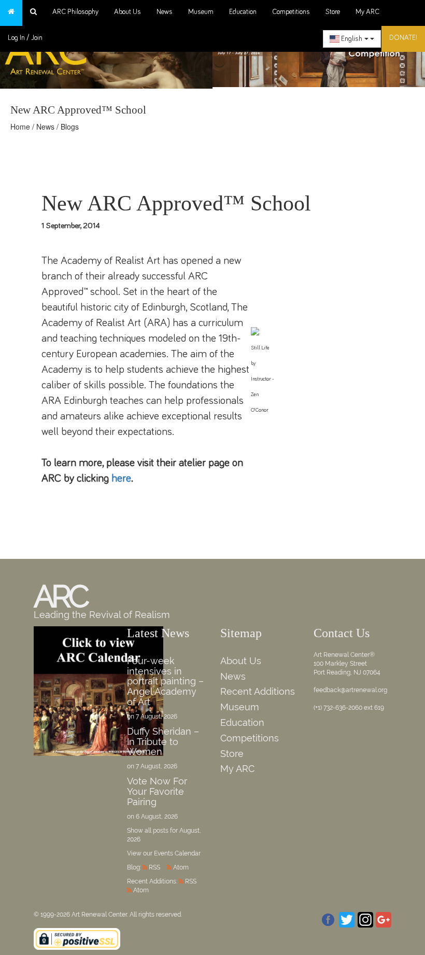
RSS (154, 867)
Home (20, 126)
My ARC (367, 12)
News (165, 12)
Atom (181, 867)
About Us (127, 12)
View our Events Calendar (164, 853)
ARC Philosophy (75, 12)
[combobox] (352, 39)
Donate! (403, 37)
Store (332, 12)
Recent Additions (257, 691)
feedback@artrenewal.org (350, 690)
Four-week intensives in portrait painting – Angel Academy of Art (165, 681)
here (121, 478)
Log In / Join (25, 37)
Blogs (70, 126)
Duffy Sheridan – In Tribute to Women (163, 741)
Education (243, 12)
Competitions (291, 12)
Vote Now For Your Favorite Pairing (157, 791)
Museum (201, 12)
